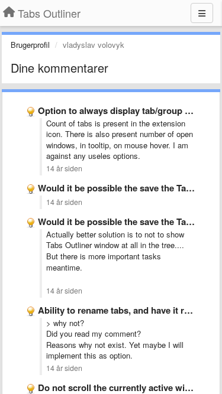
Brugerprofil (30, 44)
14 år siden (64, 168)
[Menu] (202, 13)
